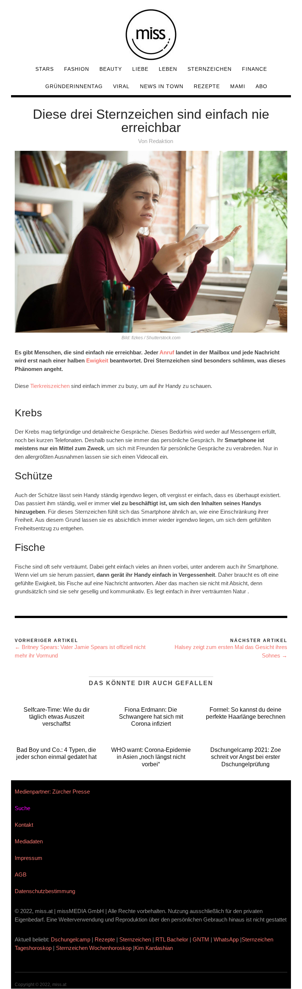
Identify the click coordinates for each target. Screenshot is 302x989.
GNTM (201, 939)
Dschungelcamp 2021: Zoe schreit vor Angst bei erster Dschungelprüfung (245, 757)
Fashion (76, 69)
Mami (237, 86)
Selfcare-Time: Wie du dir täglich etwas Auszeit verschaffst (56, 717)
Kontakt (24, 825)
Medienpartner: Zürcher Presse (52, 791)
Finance (254, 69)
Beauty (110, 69)
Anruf (166, 352)
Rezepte (207, 86)
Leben (168, 69)
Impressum (28, 858)
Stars (44, 69)
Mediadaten (29, 841)
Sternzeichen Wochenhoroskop (93, 948)
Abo (261, 86)
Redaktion (161, 141)
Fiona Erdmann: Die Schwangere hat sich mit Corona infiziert (151, 717)
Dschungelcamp (70, 939)
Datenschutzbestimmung (45, 891)
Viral (121, 86)
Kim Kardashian (154, 948)
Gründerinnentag (74, 86)
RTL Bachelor (171, 939)
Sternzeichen (209, 69)
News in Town (161, 86)
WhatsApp (226, 939)
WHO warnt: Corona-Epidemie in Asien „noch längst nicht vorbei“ (151, 757)
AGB (21, 874)
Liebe (140, 69)
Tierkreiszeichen (50, 386)
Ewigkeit (98, 360)
